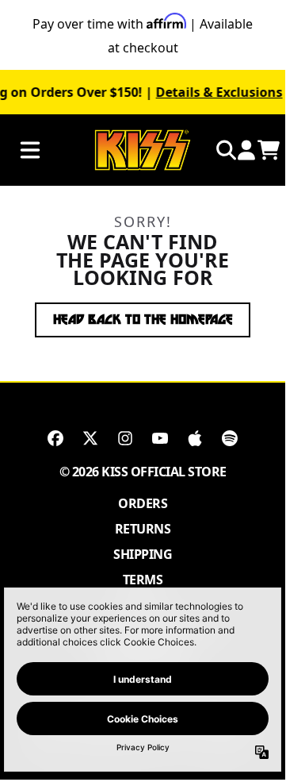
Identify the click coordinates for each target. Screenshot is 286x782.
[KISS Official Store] (142, 150)
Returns (143, 528)
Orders (142, 503)
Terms (143, 579)
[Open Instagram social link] (125, 438)
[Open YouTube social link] (160, 438)
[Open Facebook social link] (55, 438)
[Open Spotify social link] (229, 438)
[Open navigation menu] (30, 150)
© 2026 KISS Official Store (143, 471)
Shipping (142, 554)
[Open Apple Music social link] (194, 438)
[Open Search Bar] (225, 150)
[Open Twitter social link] (90, 438)
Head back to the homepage (143, 319)
